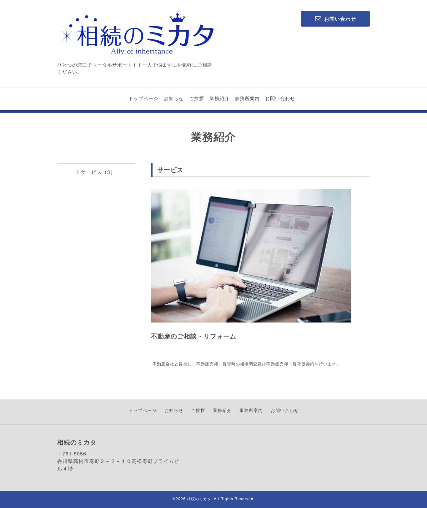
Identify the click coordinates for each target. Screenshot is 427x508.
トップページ (143, 98)
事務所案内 (247, 98)
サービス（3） (98, 171)
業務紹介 (219, 98)
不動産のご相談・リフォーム (193, 335)
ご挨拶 (196, 98)
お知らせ (174, 98)
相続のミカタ (199, 498)
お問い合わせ (280, 98)
